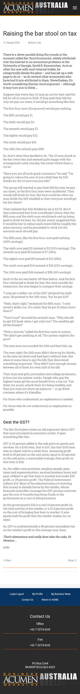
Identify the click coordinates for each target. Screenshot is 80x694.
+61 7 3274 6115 (40, 629)
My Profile (37, 593)
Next (71, 560)
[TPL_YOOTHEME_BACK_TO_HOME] (35, 7)
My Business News (61, 593)
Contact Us (27, 599)
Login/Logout (17, 593)
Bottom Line (34, 42)
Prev (8, 560)
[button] (75, 7)
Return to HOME (50, 599)
